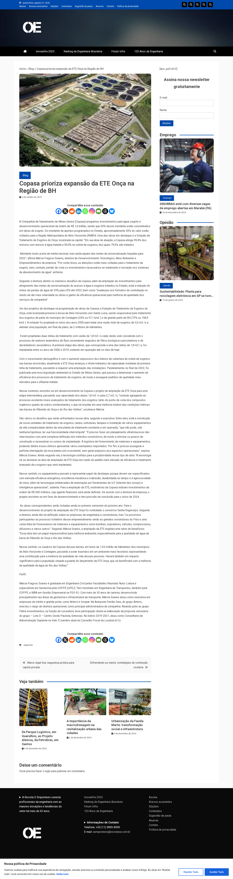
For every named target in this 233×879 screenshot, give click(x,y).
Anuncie (100, 6)
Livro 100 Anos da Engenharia (210, 4)
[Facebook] (59, 211)
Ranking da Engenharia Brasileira (83, 51)
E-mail (163, 97)
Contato (110, 6)
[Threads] (105, 211)
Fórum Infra (118, 51)
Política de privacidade (128, 6)
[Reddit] (72, 211)
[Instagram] (92, 211)
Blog (31, 68)
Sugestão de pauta (84, 6)
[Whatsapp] (85, 211)
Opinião (166, 285)
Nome (163, 110)
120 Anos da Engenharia (148, 51)
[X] (65, 211)
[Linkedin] (79, 211)
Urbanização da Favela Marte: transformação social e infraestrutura (127, 725)
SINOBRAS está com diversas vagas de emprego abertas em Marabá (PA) (186, 206)
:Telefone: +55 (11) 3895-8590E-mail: (107, 827)
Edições (54, 6)
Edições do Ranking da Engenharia (197, 4)
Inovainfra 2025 (45, 51)
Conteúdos (66, 6)
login (48, 771)
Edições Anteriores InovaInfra (203, 4)
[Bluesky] (112, 211)
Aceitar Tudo (217, 872)
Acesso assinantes (38, 6)
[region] (116, 869)
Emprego (167, 198)
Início (22, 68)
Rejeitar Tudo (191, 872)
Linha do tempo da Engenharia (190, 4)
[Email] (98, 211)
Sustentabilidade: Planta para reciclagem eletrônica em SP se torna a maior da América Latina (186, 294)
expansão (28, 645)
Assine (22, 6)
